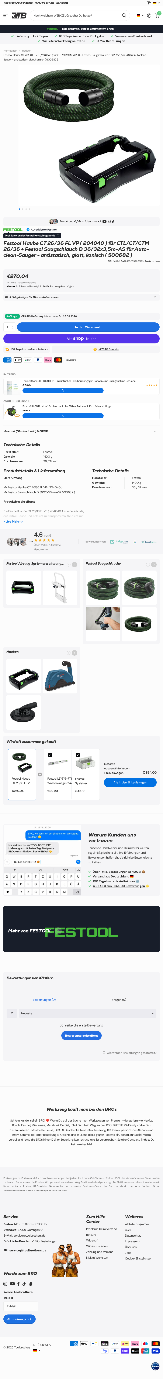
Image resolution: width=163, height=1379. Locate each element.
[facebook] (18, 1284)
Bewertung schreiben (81, 1035)
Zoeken (124, 15)
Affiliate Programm (137, 1224)
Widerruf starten (96, 1246)
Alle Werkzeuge (5, 15)
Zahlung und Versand (100, 1252)
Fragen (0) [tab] (119, 1000)
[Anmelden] (149, 15)
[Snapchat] (31, 1284)
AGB (128, 1230)
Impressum (132, 1241)
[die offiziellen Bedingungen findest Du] (57, 235)
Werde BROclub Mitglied (18, 2)
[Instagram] (109, 221)
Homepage (10, 50)
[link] (22, 762)
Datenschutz (133, 1235)
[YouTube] (105, 221)
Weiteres (134, 1216)
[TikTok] (113, 221)
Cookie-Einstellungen (138, 1258)
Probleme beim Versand (101, 1229)
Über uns (131, 1247)
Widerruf (92, 1240)
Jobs (128, 1253)
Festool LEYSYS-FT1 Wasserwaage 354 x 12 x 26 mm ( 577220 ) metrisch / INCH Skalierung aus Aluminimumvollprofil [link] (60, 781)
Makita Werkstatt (97, 1258)
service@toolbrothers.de (27, 1250)
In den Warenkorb (88, 327)
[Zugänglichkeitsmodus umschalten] (149, 3)
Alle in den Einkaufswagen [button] (130, 782)
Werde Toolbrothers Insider (17, 1295)
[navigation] (19, 209)
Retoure (91, 1235)
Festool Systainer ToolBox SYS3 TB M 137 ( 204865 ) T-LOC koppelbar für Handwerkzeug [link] (85, 781)
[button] (63, 390)
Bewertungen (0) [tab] (44, 1000)
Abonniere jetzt (19, 1319)
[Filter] (12, 1013)
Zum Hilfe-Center (96, 1219)
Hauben (26, 50)
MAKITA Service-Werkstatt (51, 2)
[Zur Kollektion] (74, 564)
